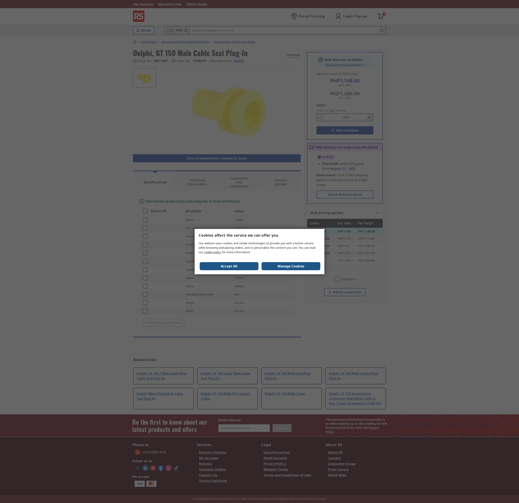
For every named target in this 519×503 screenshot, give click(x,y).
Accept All (229, 266)
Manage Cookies (291, 266)
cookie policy (212, 252)
